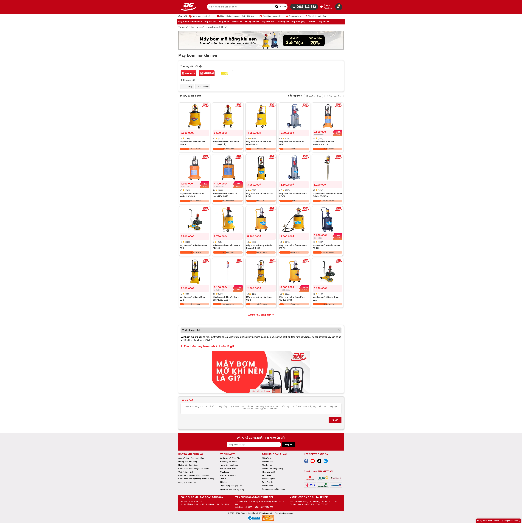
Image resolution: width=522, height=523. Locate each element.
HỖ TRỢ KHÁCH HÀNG (190, 454)
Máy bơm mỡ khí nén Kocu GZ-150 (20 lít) (292, 298)
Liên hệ (223, 482)
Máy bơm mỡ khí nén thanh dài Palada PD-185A (327, 194)
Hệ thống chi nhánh (228, 461)
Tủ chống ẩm (268, 482)
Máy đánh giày (268, 479)
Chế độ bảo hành (185, 472)
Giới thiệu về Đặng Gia (230, 458)
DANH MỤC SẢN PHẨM (274, 454)
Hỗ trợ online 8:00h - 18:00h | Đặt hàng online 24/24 (497, 521)
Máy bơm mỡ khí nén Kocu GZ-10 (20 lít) (259, 142)
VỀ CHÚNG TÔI (228, 454)
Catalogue (224, 472)
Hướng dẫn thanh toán (188, 465)
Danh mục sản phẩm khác (273, 489)
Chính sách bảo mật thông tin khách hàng (196, 479)
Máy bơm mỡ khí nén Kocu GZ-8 (192, 298)
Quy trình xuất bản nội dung (232, 489)
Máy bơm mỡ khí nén (218, 27)
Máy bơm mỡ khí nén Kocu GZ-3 (259, 298)
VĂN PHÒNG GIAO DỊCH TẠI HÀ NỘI (254, 497)
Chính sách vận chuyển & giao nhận (193, 475)
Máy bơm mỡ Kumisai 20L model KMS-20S (192, 194)
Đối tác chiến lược (228, 468)
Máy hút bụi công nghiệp (272, 468)
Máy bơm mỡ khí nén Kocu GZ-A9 (192, 142)
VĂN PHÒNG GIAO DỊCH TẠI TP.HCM (309, 497)
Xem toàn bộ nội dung (261, 391)
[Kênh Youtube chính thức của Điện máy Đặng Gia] (312, 461)
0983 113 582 (306, 6)
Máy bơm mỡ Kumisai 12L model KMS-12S (325, 142)
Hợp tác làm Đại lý (228, 475)
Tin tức (223, 479)
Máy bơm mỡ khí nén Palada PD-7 (193, 246)
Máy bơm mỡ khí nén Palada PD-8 (259, 194)
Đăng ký (288, 445)
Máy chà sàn (267, 461)
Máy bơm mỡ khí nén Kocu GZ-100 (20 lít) (226, 142)
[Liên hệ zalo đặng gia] (326, 461)
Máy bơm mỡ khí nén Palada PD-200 (326, 246)
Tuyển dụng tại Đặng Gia (231, 486)
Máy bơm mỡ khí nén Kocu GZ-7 (325, 298)
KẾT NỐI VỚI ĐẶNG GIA (316, 454)
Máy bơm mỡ (197, 27)
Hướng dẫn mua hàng (187, 461)
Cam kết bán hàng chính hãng (191, 458)
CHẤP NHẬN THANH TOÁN (318, 471)
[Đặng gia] (188, 6)
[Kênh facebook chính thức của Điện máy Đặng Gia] (306, 461)
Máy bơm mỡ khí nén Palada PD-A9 (293, 246)
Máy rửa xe (267, 458)
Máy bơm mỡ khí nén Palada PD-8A (293, 194)
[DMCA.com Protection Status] (268, 518)
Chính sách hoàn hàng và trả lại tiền (193, 468)
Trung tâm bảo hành (229, 465)
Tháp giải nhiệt (268, 472)
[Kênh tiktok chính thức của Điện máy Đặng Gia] (319, 461)
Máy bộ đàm (267, 486)
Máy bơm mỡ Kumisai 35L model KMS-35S (225, 194)
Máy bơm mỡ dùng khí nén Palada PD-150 (259, 246)
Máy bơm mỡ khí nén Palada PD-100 (226, 246)
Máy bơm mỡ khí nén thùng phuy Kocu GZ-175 (226, 298)
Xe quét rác (267, 475)
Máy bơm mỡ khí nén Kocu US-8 (292, 142)
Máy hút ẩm (267, 465)
